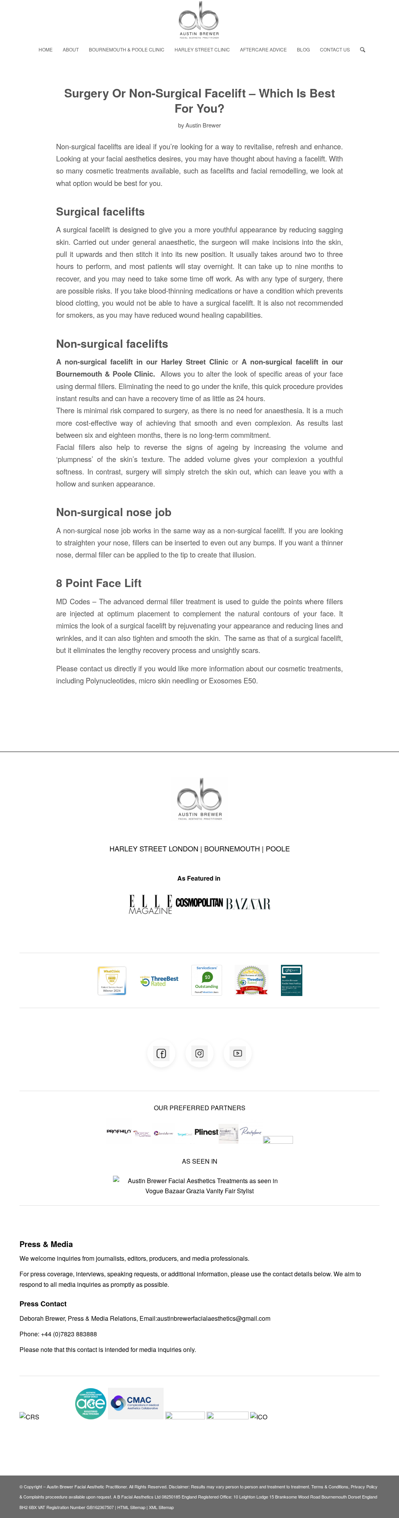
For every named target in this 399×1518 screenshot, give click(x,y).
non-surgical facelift (99, 361)
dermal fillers (95, 386)
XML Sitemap (161, 1507)
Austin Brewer (203, 125)
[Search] (360, 49)
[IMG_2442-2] (199, 19)
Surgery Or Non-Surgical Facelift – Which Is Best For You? (199, 100)
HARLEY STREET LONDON (154, 848)
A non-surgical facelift (280, 361)
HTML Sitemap (131, 1507)
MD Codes (73, 601)
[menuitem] (46, 49)
